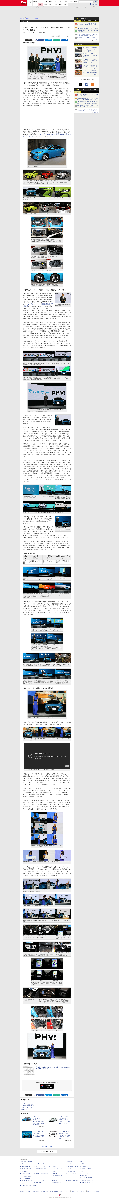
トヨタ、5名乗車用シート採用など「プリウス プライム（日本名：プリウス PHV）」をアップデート (65, 1135)
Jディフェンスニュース (73, 1166)
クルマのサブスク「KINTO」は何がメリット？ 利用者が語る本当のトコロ (90, 61)
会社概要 (73, 1191)
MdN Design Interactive (73, 1180)
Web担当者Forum (26, 1166)
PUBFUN (82, 1171)
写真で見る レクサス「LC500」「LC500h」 (87, 37)
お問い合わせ (36, 1191)
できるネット (25, 1183)
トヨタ (23, 1103)
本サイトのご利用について (26, 1191)
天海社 (83, 1163)
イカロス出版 (69, 1161)
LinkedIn (65, 39)
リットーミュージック (58, 1163)
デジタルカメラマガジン (27, 1180)
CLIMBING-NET (56, 1178)
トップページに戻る (47, 1151)
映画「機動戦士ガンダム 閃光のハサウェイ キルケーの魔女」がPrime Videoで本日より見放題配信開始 (87, 107)
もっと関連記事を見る (46, 1146)
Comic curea (84, 1166)
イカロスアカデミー (72, 1173)
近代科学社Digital (57, 1182)
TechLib (69, 1185)
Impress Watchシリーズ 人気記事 (87, 89)
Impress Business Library (41, 1168)
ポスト (29, 39)
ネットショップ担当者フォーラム (43, 1166)
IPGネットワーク (84, 1175)
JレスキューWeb (71, 1171)
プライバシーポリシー (65, 1191)
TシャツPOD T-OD (57, 1168)
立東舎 (54, 1171)
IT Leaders (24, 1171)
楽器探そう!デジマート (58, 1166)
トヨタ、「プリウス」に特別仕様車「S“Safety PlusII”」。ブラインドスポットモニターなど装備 (64, 1120)
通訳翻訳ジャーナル (72, 1168)
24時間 (83, 20)
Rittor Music (54, 1161)
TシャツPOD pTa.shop (87, 1177)
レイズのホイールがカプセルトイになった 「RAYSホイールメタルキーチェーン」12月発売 (87, 28)
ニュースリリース (26, 1107)
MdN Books (70, 1178)
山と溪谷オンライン (57, 1175)
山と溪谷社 (54, 1173)
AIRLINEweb (70, 1163)
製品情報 (24, 1109)
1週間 (89, 20)
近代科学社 (54, 1180)
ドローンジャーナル (26, 1173)
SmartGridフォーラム (40, 1163)
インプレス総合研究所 (27, 1168)
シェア (41, 39)
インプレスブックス (40, 1180)
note (57, 39)
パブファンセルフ (86, 1173)
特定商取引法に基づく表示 (93, 1191)
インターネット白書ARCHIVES (29, 1185)
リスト (34, 39)
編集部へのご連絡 (54, 1191)
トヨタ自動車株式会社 (27, 1105)
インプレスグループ (81, 1191)
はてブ (49, 39)
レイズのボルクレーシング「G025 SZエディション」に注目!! (90, 55)
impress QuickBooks (86, 1168)
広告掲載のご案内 (45, 1191)
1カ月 (95, 20)
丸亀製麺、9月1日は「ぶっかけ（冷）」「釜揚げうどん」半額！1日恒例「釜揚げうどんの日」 (87, 100)
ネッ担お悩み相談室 (26, 1176)
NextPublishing (39, 1182)
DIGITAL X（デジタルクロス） (42, 1173)
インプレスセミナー (40, 1171)
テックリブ (68, 1183)
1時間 (77, 20)
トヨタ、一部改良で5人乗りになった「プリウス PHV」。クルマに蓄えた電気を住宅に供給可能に (39, 1135)
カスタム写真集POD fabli (88, 1180)
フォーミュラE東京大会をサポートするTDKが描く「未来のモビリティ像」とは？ (90, 66)
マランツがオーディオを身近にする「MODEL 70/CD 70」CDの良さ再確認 (90, 49)
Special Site (81, 44)
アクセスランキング (83, 18)
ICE (81, 1161)
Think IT (23, 1163)
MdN (67, 1176)
